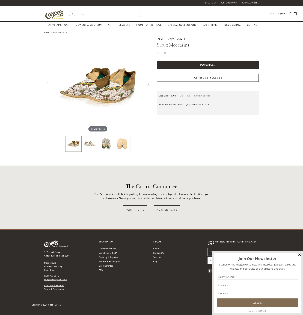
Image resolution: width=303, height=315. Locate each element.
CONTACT (253, 25)
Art (111, 25)
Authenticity (167, 210)
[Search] (73, 14)
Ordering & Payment (109, 257)
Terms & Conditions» (54, 289)
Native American (58, 25)
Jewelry (125, 25)
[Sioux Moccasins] (90, 143)
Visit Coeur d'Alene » (54, 285)
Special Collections (182, 25)
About (156, 248)
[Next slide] (148, 84)
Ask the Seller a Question (208, 78)
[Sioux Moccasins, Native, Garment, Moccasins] (73, 143)
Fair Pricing (135, 210)
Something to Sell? (108, 253)
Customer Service (107, 248)
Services (157, 257)
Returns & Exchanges (109, 261)
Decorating (233, 25)
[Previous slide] (47, 84)
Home (46, 33)
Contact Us (158, 253)
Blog (155, 261)
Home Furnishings (149, 25)
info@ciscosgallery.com (55, 279)
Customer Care (229, 3)
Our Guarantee (250, 3)
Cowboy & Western (89, 25)
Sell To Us (211, 3)
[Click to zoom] (97, 85)
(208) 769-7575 (51, 276)
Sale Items (210, 25)
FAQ (101, 270)
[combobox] (108, 14)
